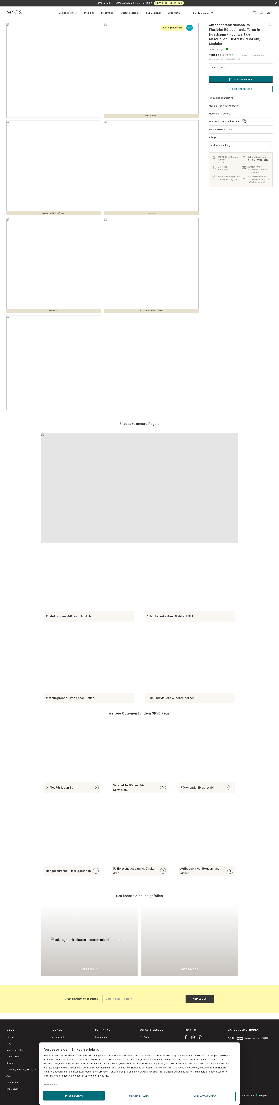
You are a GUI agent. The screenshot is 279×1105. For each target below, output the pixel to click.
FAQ (8, 1043)
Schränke (102, 1030)
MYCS (10, 1030)
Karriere (10, 1063)
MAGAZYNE (12, 1056)
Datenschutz (51, 1084)
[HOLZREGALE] (113, 940)
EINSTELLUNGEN (139, 1096)
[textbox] (144, 999)
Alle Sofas (145, 1037)
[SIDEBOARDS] (205, 940)
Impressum (12, 1089)
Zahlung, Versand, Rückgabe (21, 1069)
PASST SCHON (74, 1095)
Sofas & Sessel (151, 1030)
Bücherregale (58, 1037)
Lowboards (101, 1037)
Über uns (11, 1037)
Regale (56, 1030)
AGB (8, 1076)
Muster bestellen (15, 1050)
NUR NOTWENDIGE (205, 1096)
